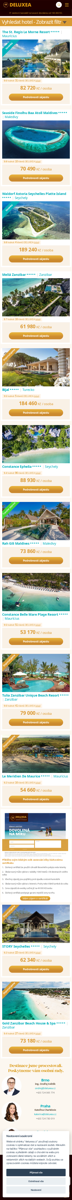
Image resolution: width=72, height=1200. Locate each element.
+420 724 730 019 (45, 1118)
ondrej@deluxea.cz (45, 1088)
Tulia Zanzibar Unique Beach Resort (35, 695)
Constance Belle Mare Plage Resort (35, 614)
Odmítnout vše (36, 1181)
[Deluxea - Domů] (17, 4)
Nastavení (36, 1190)
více (38, 80)
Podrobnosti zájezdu (36, 97)
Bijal (10, 389)
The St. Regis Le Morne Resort (31, 32)
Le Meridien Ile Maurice (26, 776)
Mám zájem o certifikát (35, 898)
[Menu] (66, 5)
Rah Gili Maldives (21, 543)
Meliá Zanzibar (19, 274)
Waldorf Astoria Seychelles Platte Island (34, 195)
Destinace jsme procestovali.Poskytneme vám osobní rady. (36, 1068)
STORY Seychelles (21, 946)
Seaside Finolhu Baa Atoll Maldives (35, 113)
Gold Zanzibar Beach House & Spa (34, 1023)
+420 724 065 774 (45, 1092)
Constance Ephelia (22, 466)
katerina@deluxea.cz (45, 1114)
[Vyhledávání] (59, 5)
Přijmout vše (36, 1172)
